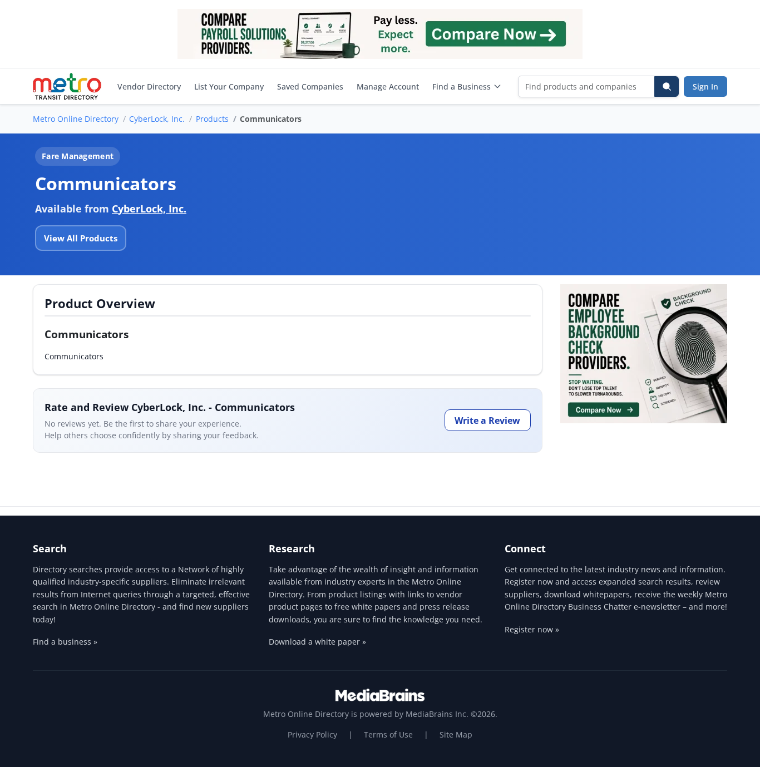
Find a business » (65, 641)
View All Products (80, 238)
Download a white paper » (317, 641)
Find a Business (461, 86)
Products (212, 118)
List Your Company (229, 86)
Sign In (705, 86)
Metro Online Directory (76, 118)
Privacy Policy (312, 734)
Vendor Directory (149, 86)
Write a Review (487, 420)
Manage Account (388, 86)
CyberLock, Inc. (157, 118)
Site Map (456, 734)
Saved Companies (310, 86)
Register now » (532, 629)
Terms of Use (388, 734)
